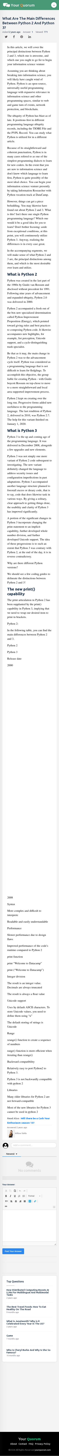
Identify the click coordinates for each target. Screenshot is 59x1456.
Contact (23, 1443)
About (13, 1443)
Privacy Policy (42, 1443)
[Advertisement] (29, 782)
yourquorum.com (43, 1450)
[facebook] (14, 36)
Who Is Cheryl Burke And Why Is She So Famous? (28, 1351)
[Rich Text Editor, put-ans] (29, 1225)
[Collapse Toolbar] (54, 1207)
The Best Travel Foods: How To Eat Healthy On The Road (26, 1308)
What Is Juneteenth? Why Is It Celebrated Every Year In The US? (25, 1322)
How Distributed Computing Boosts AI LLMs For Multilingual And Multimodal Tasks (27, 1292)
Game (9, 1335)
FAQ (31, 1443)
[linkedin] (30, 36)
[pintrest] (22, 36)
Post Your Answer (13, 1251)
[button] (6, 1191)
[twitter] (6, 36)
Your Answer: (8, 1184)
